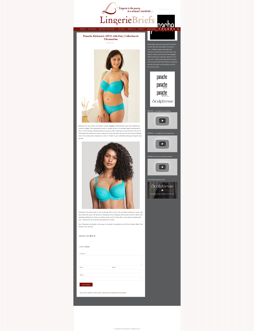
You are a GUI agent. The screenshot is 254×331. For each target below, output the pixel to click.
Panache (112, 126)
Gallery (121, 29)
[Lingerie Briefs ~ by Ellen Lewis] (127, 13)
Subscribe (151, 29)
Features (92, 29)
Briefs (83, 29)
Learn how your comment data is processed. (114, 293)
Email (114, 267)
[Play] (162, 120)
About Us (132, 29)
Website (82, 275)
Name (82, 267)
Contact (141, 29)
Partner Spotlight (107, 29)
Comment (83, 254)
